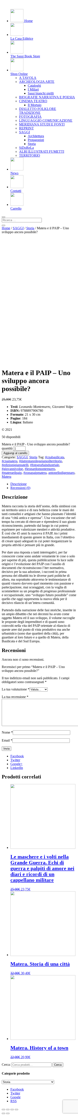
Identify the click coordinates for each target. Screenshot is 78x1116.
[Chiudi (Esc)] (3, 1109)
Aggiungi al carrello (15, 453)
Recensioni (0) (20, 488)
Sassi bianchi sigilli (41, 93)
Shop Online (19, 74)
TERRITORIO (29, 155)
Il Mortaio (34, 105)
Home (28, 21)
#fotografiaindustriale (44, 465)
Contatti (15, 191)
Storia (32, 144)
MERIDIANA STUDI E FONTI (42, 124)
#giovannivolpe (12, 469)
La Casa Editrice (21, 38)
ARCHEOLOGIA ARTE (36, 81)
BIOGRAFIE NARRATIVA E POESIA (47, 97)
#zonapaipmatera (35, 473)
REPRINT (26, 128)
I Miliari (33, 89)
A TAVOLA (27, 78)
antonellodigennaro (61, 473)
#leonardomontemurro (40, 469)
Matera (6, 476)
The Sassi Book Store (25, 56)
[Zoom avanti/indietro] (16, 1109)
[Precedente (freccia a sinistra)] (3, 1113)
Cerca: (6, 1064)
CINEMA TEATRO (33, 101)
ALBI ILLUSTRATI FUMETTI (41, 151)
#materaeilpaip (12, 473)
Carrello (15, 208)
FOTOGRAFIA (30, 116)
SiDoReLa (26, 147)
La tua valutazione (15, 689)
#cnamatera (9, 461)
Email (7, 740)
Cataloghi (34, 85)
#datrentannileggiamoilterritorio (40, 461)
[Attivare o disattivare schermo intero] (12, 1109)
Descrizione (18, 484)
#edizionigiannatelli (15, 465)
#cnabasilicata (54, 457)
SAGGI (24, 132)
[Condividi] (8, 1109)
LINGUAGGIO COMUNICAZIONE (45, 120)
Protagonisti (36, 140)
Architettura (36, 136)
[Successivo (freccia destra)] (8, 1113)
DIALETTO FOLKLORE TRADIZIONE (37, 111)
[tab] (43, 484)
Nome (7, 732)
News (14, 173)
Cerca (58, 1064)
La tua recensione (15, 697)
